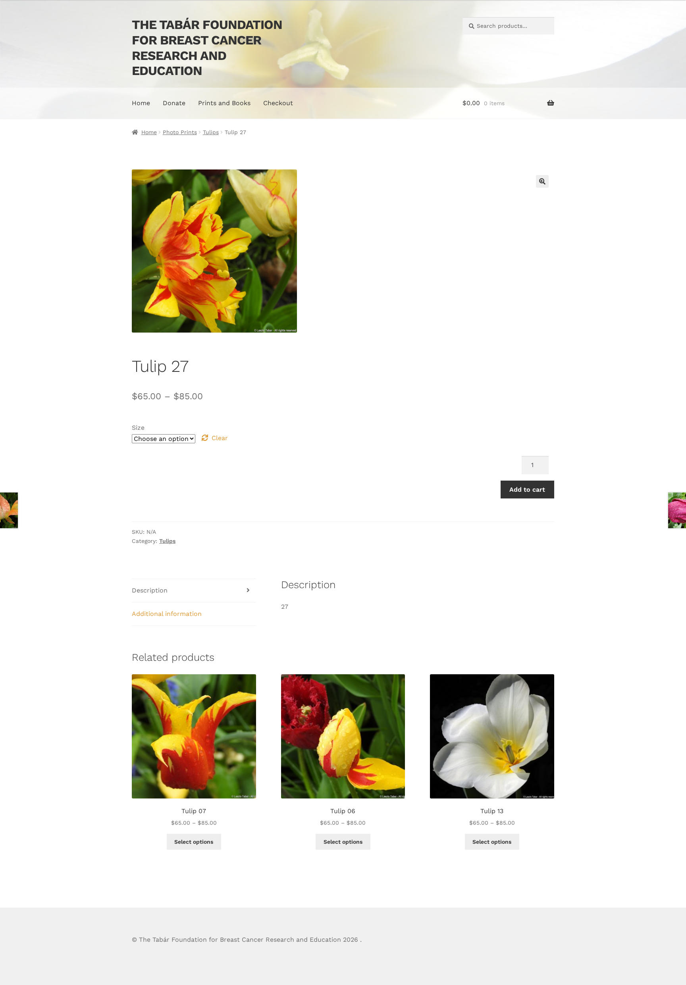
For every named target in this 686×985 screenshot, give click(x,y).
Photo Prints (180, 132)
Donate (174, 103)
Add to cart (527, 489)
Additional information (167, 614)
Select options (193, 842)
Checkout (278, 103)
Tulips (211, 132)
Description (150, 590)
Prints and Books (224, 103)
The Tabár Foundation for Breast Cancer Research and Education (207, 48)
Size (138, 427)
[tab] (194, 590)
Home (141, 103)
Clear (220, 438)
